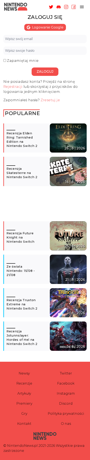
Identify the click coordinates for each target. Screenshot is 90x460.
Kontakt (24, 424)
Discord (66, 404)
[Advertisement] (45, 205)
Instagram (66, 393)
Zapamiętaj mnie (23, 61)
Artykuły (24, 393)
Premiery (24, 404)
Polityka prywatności (66, 414)
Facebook (66, 383)
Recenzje (24, 383)
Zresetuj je (50, 100)
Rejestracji (12, 87)
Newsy (24, 373)
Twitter (66, 373)
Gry (24, 414)
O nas (66, 424)
